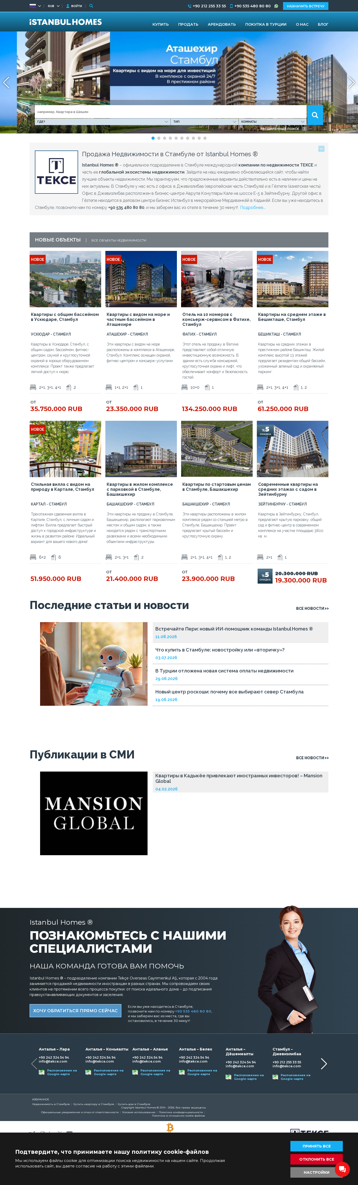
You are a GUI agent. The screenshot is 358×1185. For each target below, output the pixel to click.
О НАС (302, 24)
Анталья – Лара (54, 1049)
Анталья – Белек (195, 1049)
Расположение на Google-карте (62, 1072)
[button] (351, 82)
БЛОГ (323, 24)
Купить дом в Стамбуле (134, 1104)
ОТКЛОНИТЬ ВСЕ (316, 1159)
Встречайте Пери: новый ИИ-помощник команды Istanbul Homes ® (234, 629)
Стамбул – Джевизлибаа (287, 1051)
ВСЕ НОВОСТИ (310, 608)
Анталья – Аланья (150, 1049)
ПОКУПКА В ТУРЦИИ (265, 24)
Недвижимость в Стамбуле (51, 1104)
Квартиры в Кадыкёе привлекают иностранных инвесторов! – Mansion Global (238, 778)
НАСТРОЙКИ (316, 1172)
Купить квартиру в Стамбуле (93, 1104)
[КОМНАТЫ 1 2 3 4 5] (273, 121)
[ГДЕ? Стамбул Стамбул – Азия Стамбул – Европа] (102, 121)
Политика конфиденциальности (181, 1112)
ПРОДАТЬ (188, 24)
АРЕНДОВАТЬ (222, 24)
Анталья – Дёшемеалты (239, 1051)
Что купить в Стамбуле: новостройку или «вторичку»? (220, 650)
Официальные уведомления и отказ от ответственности (80, 1112)
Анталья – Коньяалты (106, 1049)
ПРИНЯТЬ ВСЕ (317, 1146)
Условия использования (138, 1112)
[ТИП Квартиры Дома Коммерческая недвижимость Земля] (204, 121)
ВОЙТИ (76, 6)
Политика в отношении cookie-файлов (178, 1115)
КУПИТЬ (161, 24)
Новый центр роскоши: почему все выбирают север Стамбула (229, 691)
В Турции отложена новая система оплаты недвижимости (224, 671)
